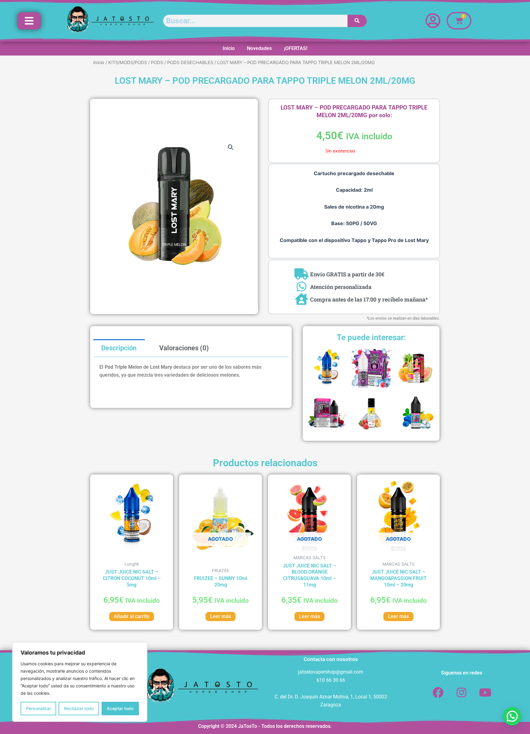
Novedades (259, 48)
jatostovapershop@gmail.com (330, 672)
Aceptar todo (120, 708)
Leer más (220, 616)
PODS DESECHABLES (190, 62)
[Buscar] (357, 21)
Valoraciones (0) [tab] (184, 348)
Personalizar (38, 708)
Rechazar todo (79, 708)
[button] (230, 147)
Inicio (229, 48)
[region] (79, 682)
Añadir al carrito (131, 616)
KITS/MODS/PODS (127, 62)
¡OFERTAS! (295, 48)
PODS (157, 62)
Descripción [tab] (118, 348)
